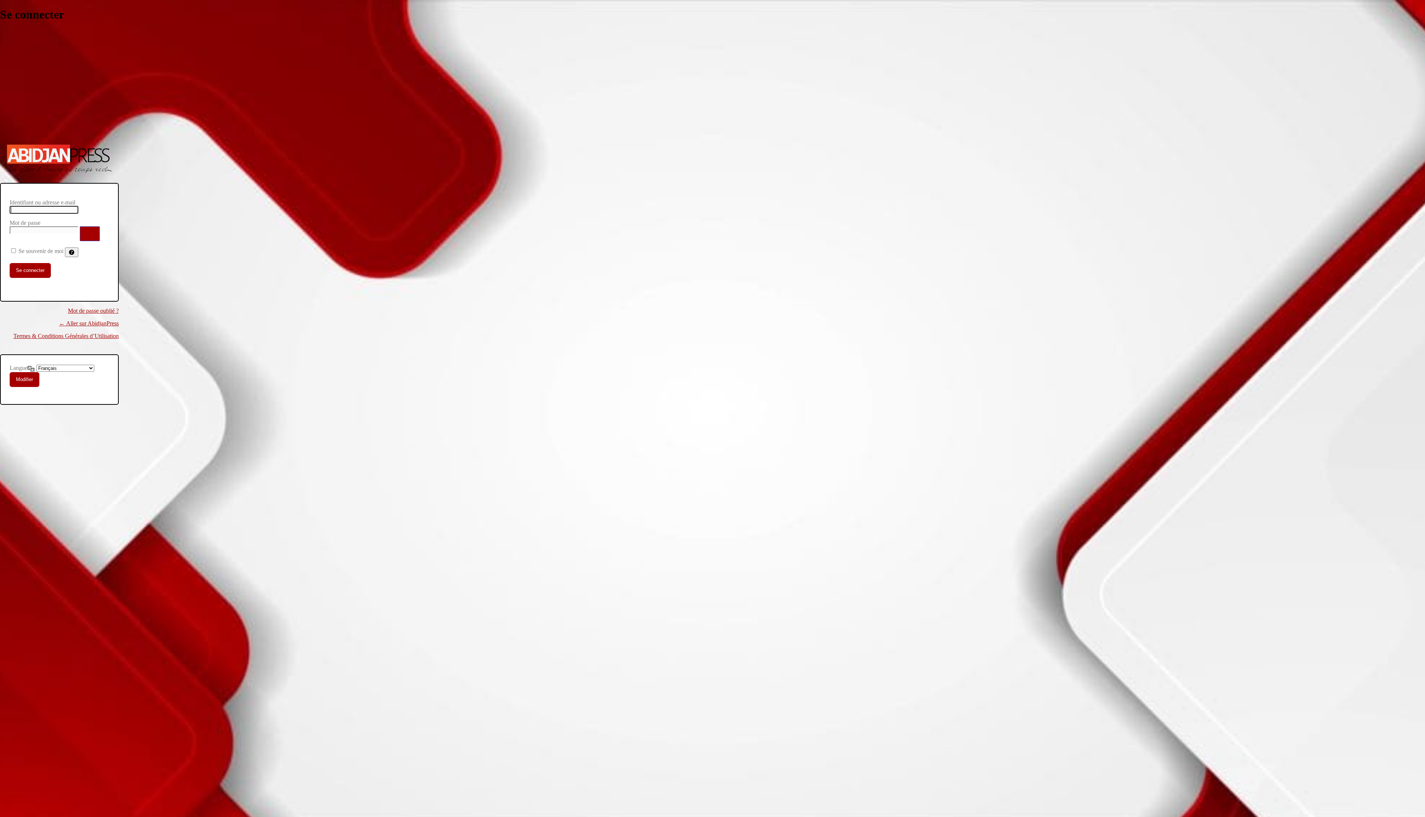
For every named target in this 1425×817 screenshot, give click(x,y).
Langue (18, 368)
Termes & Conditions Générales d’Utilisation (66, 336)
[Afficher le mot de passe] (90, 233)
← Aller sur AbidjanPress (89, 323)
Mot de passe (25, 223)
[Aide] (71, 252)
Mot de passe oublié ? (93, 311)
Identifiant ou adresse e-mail (42, 202)
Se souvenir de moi (41, 251)
